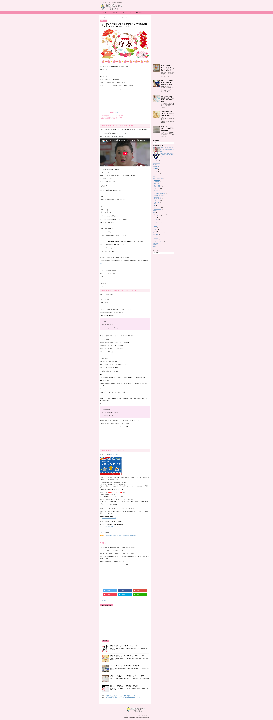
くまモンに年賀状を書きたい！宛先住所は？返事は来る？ (124, 686)
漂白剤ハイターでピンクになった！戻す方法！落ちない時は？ (167, 128)
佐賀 (154, 176)
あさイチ (156, 169)
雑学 (155, 231)
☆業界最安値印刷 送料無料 (109, 518)
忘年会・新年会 (157, 186)
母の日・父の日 (157, 198)
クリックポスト (156, 163)
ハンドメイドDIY (156, 174)
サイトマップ (138, 12)
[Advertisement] (125, 100)
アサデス (156, 171)
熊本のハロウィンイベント (160, 214)
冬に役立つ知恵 (157, 222)
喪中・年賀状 (104, 600)
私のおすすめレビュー (158, 232)
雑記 (154, 246)
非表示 (116, 112)
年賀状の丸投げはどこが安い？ (109, 118)
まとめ (105, 120)
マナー (155, 221)
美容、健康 (155, 234)
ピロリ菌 (156, 238)
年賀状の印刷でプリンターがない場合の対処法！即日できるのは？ (127, 656)
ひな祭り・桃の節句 (158, 195)
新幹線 (155, 227)
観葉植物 (155, 244)
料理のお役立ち (157, 209)
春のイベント (157, 192)
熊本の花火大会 (157, 215)
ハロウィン (156, 202)
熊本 (154, 212)
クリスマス (156, 181)
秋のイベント (157, 200)
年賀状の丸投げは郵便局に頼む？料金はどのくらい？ (114, 117)
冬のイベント (157, 180)
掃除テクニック (157, 207)
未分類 (154, 210)
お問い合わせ (116, 12)
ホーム (104, 12)
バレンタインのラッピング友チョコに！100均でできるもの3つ (167, 149)
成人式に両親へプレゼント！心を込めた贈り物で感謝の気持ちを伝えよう (123, 697)
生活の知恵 (155, 219)
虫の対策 (156, 229)
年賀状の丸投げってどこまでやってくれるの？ (112, 115)
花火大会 (156, 190)
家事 (154, 205)
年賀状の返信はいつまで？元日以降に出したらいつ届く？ (124, 645)
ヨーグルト (156, 239)
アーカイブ (156, 250)
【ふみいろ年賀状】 (113, 454)
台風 (155, 224)
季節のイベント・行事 (158, 178)
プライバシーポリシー (127, 12)
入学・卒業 (156, 197)
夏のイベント (157, 188)
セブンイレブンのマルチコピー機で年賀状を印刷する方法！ (125, 666)
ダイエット (156, 236)
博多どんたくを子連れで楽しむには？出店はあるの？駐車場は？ (167, 155)
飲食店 (155, 217)
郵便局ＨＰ (103, 263)
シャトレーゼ (156, 166)
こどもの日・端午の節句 (159, 193)
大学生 (155, 226)
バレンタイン (157, 183)
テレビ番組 (155, 168)
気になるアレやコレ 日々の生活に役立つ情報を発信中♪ (136, 715)
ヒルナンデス (157, 173)
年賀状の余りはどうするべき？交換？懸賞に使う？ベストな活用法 (120, 535)
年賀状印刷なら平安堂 (107, 526)
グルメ (154, 164)
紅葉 (155, 203)
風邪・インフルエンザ (159, 241)
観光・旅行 (155, 243)
